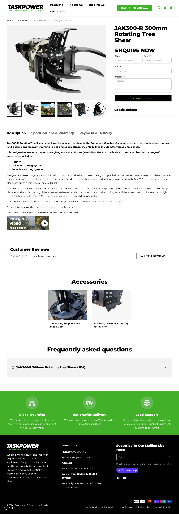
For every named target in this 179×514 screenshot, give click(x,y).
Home (10, 20)
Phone (119, 66)
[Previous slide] (10, 109)
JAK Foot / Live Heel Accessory (111, 323)
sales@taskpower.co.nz (83, 457)
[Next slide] (102, 109)
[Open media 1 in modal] (101, 30)
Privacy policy (108, 507)
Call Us (13, 508)
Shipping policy (143, 507)
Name (118, 56)
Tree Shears (23, 20)
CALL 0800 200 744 (134, 8)
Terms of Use (151, 464)
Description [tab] (16, 133)
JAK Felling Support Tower (65, 323)
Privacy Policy (165, 464)
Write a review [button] (152, 256)
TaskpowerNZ (21, 505)
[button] (159, 8)
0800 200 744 (78, 452)
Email (147, 56)
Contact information (163, 507)
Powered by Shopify (38, 505)
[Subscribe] (168, 457)
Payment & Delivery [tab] (96, 133)
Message (120, 77)
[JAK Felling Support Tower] (67, 305)
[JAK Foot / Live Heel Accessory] (111, 305)
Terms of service (125, 507)
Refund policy (92, 507)
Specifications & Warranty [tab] (52, 133)
